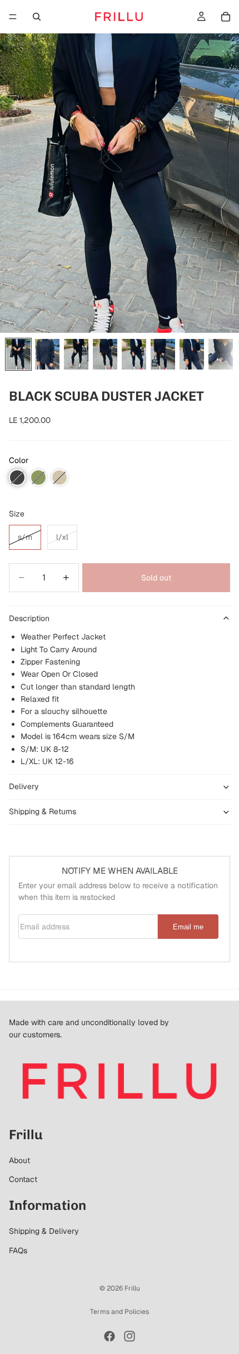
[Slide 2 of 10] (47, 354)
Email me (188, 927)
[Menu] (13, 16)
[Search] (36, 16)
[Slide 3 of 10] (76, 354)
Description (29, 618)
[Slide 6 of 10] (163, 354)
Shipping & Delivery (44, 1231)
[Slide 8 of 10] (220, 354)
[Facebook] (109, 1336)
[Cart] (225, 16)
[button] (17, 477)
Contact (23, 1179)
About (19, 1160)
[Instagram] (129, 1336)
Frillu (132, 1288)
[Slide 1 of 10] (18, 354)
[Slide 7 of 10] (192, 354)
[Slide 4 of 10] (105, 354)
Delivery (24, 786)
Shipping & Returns (42, 811)
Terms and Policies (119, 1311)
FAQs (18, 1250)
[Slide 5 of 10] (134, 354)
